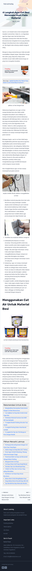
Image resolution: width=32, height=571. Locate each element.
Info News (6, 530)
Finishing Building (8, 523)
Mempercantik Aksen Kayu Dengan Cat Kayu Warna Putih (8, 496)
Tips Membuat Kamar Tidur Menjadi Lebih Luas (24, 496)
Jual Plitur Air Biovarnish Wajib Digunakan (11, 71)
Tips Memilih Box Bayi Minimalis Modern (16, 483)
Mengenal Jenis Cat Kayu (12, 461)
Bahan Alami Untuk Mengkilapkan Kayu (15, 478)
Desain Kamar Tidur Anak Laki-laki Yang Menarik (11, 350)
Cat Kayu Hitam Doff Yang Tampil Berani (16, 464)
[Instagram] (6, 567)
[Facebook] (3, 567)
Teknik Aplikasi (7, 526)
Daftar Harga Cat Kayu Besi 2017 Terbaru (16, 449)
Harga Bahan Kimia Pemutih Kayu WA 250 (16, 481)
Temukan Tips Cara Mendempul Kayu (15, 466)
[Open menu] (27, 4)
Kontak (6, 533)
